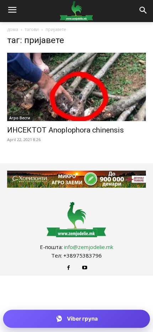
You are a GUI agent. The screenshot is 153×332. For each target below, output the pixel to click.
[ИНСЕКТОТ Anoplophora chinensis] (76, 87)
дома (12, 29)
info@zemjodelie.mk (88, 246)
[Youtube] (84, 267)
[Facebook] (68, 267)
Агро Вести (19, 117)
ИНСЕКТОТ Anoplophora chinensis (65, 130)
